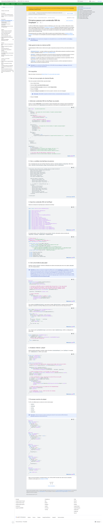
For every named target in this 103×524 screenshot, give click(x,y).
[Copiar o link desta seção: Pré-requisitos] (38, 71)
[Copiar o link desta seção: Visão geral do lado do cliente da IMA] (51, 45)
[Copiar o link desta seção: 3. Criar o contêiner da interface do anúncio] (55, 161)
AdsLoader (33, 54)
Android (29, 517)
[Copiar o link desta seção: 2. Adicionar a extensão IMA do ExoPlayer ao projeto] (60, 101)
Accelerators (18, 506)
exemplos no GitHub (44, 478)
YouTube (46, 509)
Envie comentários (69, 20)
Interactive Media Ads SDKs (8, 1)
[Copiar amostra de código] (73, 107)
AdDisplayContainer (35, 51)
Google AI (54, 517)
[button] (7, 38)
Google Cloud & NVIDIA (19, 507)
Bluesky (46, 502)
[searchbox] (7, 7)
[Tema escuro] (72, 107)
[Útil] (72, 18)
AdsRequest (33, 57)
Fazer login (100, 1)
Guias (2, 3)
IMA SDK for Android (23, 1)
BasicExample (70, 34)
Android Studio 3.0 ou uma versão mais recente (51, 74)
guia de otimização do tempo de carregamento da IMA (40, 276)
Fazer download (19, 3)
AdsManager (33, 60)
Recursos (13, 3)
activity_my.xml (69, 196)
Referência (7, 3)
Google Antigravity (77, 507)
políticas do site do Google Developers (62, 491)
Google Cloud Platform (46, 517)
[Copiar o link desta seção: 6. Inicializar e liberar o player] (46, 347)
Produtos (35, 17)
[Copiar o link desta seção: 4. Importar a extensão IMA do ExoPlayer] (53, 202)
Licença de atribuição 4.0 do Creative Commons (63, 490)
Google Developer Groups (20, 502)
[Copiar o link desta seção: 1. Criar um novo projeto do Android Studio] (55, 78)
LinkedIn (46, 506)
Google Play (76, 511)
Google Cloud (76, 509)
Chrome (75, 502)
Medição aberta (52, 52)
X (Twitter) (46, 507)
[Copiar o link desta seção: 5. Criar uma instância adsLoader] (49, 263)
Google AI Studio (77, 506)
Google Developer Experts (20, 504)
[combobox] (82, 1)
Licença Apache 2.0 (42, 491)
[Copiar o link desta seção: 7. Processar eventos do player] (48, 399)
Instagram (46, 504)
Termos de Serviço (19, 521)
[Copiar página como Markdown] (41, 23)
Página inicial (31, 17)
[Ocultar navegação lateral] (13, 522)
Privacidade (25, 521)
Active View (45, 52)
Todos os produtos (61, 517)
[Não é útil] (73, 18)
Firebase (75, 504)
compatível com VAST (49, 27)
